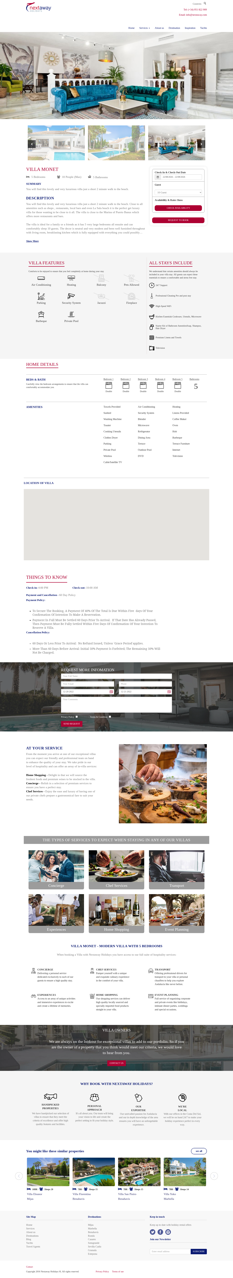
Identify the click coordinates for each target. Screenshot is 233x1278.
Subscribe (199, 1251)
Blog (28, 1239)
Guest (158, 184)
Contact (29, 1267)
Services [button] (143, 28)
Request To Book (178, 220)
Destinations (32, 1235)
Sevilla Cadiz (94, 1246)
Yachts (203, 28)
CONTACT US (116, 1063)
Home (131, 28)
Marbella (92, 1228)
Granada (92, 1250)
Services (30, 1228)
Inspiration (190, 28)
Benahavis (93, 1232)
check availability (178, 208)
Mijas (91, 1225)
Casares (92, 1239)
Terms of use (118, 1271)
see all (199, 1151)
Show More (32, 241)
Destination (174, 28)
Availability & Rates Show (169, 200)
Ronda (91, 1235)
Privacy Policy (102, 1271)
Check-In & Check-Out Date (170, 172)
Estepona (92, 1254)
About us (159, 28)
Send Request (71, 724)
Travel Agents (33, 1246)
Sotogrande (93, 1243)
